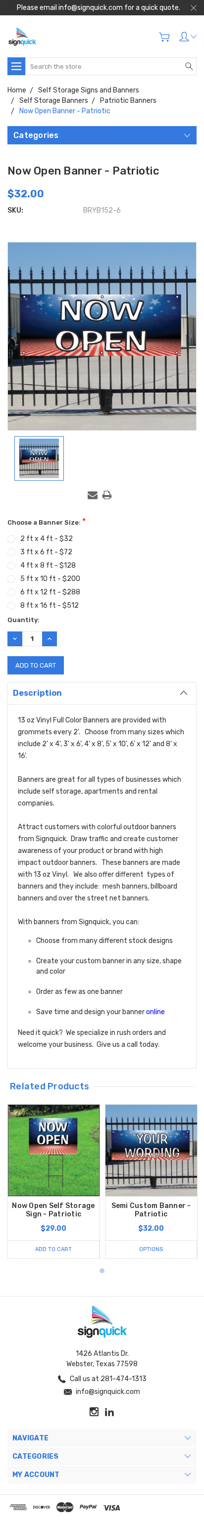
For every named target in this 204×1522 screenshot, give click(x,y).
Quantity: (23, 620)
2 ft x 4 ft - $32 (46, 539)
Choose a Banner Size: (46, 521)
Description (37, 693)
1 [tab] (102, 1270)
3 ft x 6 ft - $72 (46, 552)
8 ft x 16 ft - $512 (49, 605)
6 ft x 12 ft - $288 (50, 592)
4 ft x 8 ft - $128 (48, 565)
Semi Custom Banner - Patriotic (151, 1210)
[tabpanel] (53, 1181)
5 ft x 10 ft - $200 (50, 579)
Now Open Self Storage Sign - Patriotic (53, 1210)
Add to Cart (53, 1249)
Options (151, 1249)
